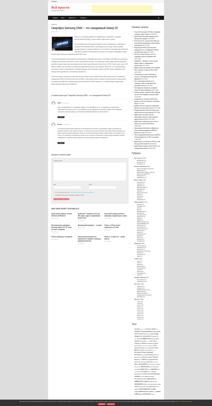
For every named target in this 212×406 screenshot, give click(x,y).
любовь (137, 376)
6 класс (139, 310)
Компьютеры (140, 291)
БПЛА (155, 345)
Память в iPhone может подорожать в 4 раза (112, 226)
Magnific (135, 338)
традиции (136, 391)
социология (152, 386)
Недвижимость (141, 177)
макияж (142, 376)
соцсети (157, 386)
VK (140, 343)
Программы (140, 296)
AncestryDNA (143, 329)
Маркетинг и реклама (142, 174)
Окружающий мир (141, 223)
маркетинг (147, 376)
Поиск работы (140, 279)
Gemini (145, 334)
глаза (135, 369)
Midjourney (147, 338)
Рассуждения (140, 268)
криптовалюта (138, 374)
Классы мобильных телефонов (61, 237)
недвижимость (151, 379)
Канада (143, 354)
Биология (139, 204)
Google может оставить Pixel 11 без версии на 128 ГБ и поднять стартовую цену (146, 101)
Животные (139, 184)
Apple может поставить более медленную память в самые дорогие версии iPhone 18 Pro (146, 117)
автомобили (143, 364)
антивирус (158, 364)
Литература (140, 215)
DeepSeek (149, 331)
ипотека (139, 371)
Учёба (62, 18)
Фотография (140, 273)
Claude (143, 331)
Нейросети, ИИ (141, 293)
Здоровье (139, 185)
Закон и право (140, 245)
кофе (151, 371)
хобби (136, 394)
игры (135, 371)
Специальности (141, 281)
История (139, 213)
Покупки (139, 196)
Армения (151, 345)
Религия (139, 252)
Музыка (139, 264)
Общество (137, 243)
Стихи (138, 269)
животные (144, 369)
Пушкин (155, 357)
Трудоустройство (140, 277)
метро (152, 376)
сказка (136, 386)
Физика (139, 232)
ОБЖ (138, 218)
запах (149, 369)
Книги (138, 262)
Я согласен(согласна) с (74, 192)
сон (147, 386)
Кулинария (140, 189)
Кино (138, 261)
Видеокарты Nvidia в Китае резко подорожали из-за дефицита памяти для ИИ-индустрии (146, 50)
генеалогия (156, 366)
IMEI (142, 336)
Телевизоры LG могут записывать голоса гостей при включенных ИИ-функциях (145, 76)
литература (155, 374)
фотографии (149, 391)
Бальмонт (137, 348)
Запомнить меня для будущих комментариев (69, 195)
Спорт (138, 256)
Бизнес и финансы (140, 166)
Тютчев (141, 362)
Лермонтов (152, 355)
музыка (144, 379)
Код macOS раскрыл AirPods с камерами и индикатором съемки (115, 215)
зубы (159, 369)
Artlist (157, 329)
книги (148, 371)
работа (145, 384)
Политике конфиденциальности (183, 401)
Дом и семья (138, 180)
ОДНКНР (139, 220)
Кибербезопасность (142, 289)
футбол (155, 391)
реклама (155, 384)
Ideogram (137, 336)
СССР (140, 359)
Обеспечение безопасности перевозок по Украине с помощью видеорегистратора (89, 239)
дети (138, 369)
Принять (101, 404)
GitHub (152, 334)
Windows (150, 343)
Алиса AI (148, 345)
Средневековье (153, 359)
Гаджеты (54, 24)
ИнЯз (138, 209)
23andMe (136, 329)
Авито (139, 345)
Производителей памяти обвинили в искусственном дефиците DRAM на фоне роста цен (146, 130)
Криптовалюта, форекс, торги (145, 172)
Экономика (140, 241)
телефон (153, 389)
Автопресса (140, 162)
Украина (145, 361)
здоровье (154, 369)
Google (156, 334)
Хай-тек (136, 284)
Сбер (146, 359)
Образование (138, 202)
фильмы (142, 391)
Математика (140, 216)
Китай (147, 355)
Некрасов (149, 357)
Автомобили (140, 160)
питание (150, 381)
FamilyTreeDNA (156, 331)
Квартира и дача (141, 187)
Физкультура (140, 234)
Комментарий (58, 161)
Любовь (139, 191)
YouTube (136, 345)
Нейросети (72, 18)
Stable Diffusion (153, 341)
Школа (136, 299)
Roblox (144, 341)
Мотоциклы (140, 164)
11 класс (139, 319)
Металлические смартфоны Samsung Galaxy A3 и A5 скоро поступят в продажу (61, 227)
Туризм (139, 271)
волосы (151, 366)
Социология (140, 254)
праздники (138, 384)
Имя (55, 184)
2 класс (139, 303)
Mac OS (156, 336)
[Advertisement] (122, 9)
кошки (154, 371)
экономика (153, 394)
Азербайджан (144, 345)
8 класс (139, 313)
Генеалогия (140, 182)
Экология (139, 239)
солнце (144, 386)
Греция (156, 348)
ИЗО (138, 208)
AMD (140, 329)
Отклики (82, 18)
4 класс (139, 306)
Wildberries (145, 343)
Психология (140, 225)
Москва (144, 357)
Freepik (141, 334)
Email (91, 184)
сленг (140, 386)
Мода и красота (141, 192)
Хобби (138, 275)
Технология (140, 230)
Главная (55, 18)
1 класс (139, 301)
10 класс (139, 317)
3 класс (139, 305)
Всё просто (60, 7)
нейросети (138, 381)
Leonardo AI (147, 336)
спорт (136, 389)
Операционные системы (143, 295)
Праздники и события (142, 251)
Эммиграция (140, 199)
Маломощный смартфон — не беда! (90, 225)
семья (159, 384)
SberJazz (147, 341)
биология (145, 366)
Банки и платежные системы (144, 168)
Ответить (61, 117)
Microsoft (139, 338)
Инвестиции (140, 170)
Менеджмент (140, 175)
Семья (138, 198)
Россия (136, 359)
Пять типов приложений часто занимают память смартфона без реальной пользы (145, 83)
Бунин (142, 348)
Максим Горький (138, 357)
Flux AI (136, 334)
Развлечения (140, 266)
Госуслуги (151, 348)
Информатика (140, 211)
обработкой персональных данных (82, 192)
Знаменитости (140, 247)
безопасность (137, 366)
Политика (139, 249)
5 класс (139, 308)
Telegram (137, 343)
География (140, 206)
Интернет (139, 288)
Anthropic (149, 329)
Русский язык (140, 227)
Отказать (111, 404)
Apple (154, 329)
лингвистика (146, 374)
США (143, 359)
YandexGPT (155, 343)
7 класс (139, 312)
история (144, 371)
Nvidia (157, 338)
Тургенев (136, 362)
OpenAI (136, 341)
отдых (145, 381)
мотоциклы (138, 379)
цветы (141, 394)
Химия (138, 235)
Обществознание (141, 222)
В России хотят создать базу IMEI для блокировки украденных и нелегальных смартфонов (147, 43)
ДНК (135, 350)
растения (150, 384)
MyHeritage (153, 338)
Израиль (150, 350)
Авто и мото (138, 158)
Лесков (157, 354)
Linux (152, 336)
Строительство (141, 229)
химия (158, 391)
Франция (149, 362)
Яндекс (136, 364)
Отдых (138, 194)
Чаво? (138, 237)
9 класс (139, 315)
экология (146, 394)
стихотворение (144, 389)
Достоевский (141, 350)
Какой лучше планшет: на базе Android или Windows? (61, 215)
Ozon (140, 341)
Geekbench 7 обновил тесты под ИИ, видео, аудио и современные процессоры (89, 216)
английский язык (151, 364)
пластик (155, 381)
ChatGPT (137, 331)
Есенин (145, 350)
